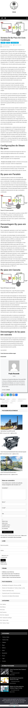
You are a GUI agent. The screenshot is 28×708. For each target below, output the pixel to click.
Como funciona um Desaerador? (8, 472)
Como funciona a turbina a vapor (8, 353)
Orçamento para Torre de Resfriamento (11, 593)
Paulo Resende (18, 45)
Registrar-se (3, 562)
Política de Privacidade (14, 705)
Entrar (3, 560)
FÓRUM (14, 12)
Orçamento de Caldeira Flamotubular (10, 596)
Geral (8, 42)
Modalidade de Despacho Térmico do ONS (11, 585)
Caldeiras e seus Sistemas (8, 571)
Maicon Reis (14, 433)
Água (3, 645)
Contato (4, 661)
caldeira (8, 399)
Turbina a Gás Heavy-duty (8, 590)
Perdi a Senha (4, 564)
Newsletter (4, 653)
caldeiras (14, 399)
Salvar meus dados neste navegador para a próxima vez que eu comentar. (6, 525)
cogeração (13, 400)
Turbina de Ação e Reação (4, 406)
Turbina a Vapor (14, 42)
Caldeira (3, 42)
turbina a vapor (5, 402)
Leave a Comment (5, 46)
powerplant (20, 400)
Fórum (3, 655)
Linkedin (8, 389)
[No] (26, 702)
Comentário (5, 488)
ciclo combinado (5, 400)
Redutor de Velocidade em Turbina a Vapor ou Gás (13, 588)
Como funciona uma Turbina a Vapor (18, 670)
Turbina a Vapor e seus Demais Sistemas (11, 577)
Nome (3, 502)
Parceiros (4, 612)
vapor (11, 402)
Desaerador (3, 356)
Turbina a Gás (5, 620)
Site (3, 513)
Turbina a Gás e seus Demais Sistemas (11, 575)
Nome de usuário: (4, 545)
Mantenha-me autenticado (5, 556)
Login (3, 658)
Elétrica (4, 607)
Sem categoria (5, 615)
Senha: (2, 550)
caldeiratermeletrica (22, 399)
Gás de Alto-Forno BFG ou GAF (8, 431)
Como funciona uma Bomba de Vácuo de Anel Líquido (24, 406)
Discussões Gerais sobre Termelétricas (11, 573)
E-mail (4, 507)
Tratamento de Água (7, 617)
